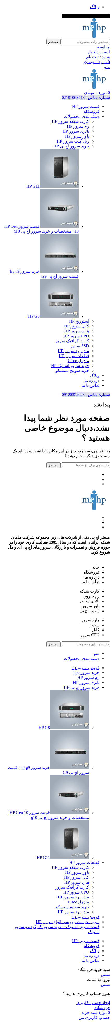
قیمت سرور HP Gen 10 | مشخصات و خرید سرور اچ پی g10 (48, 815)
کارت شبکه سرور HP (70, 121)
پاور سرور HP (77, 136)
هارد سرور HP (76, 331)
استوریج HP (79, 321)
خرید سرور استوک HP (70, 365)
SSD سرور (79, 346)
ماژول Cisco (78, 360)
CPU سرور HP (76, 336)
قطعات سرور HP (74, 355)
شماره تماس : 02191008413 (86, 97)
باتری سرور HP (76, 131)
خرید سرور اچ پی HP (71, 146)
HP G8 (34, 316)
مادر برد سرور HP (73, 351)
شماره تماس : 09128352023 (86, 394)
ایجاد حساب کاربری (93, 1002)
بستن (105, 974)
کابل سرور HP (76, 326)
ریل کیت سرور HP (73, 141)
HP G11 (33, 186)
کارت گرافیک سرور (72, 341)
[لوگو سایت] (94, 36)
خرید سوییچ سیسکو (72, 370)
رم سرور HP (78, 126)
